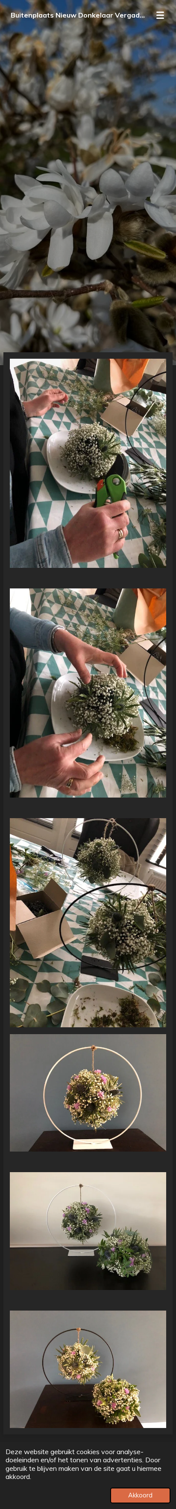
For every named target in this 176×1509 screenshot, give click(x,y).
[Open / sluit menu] (160, 15)
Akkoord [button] (140, 1495)
